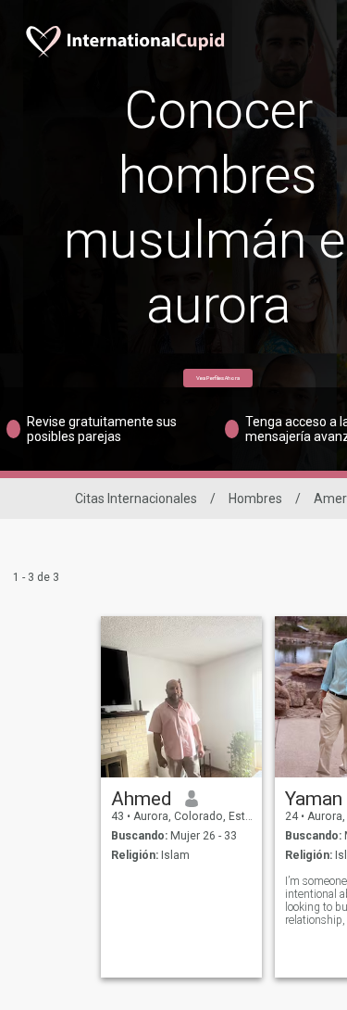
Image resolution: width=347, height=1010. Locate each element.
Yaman (313, 799)
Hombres (255, 498)
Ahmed (141, 799)
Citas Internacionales (136, 498)
